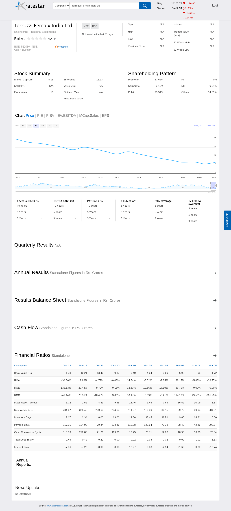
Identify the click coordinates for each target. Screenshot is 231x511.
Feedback (227, 220)
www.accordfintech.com (57, 506)
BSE (94, 26)
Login (215, 5)
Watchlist (63, 46)
